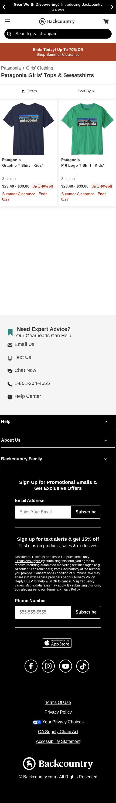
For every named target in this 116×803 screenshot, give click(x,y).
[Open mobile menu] (7, 21)
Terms (58, 584)
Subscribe (86, 507)
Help (6, 416)
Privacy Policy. (77, 584)
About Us (10, 435)
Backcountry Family (21, 454)
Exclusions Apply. (28, 556)
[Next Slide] (112, 7)
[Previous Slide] (4, 7)
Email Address (30, 495)
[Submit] (9, 34)
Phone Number (30, 595)
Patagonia (10, 68)
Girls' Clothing (39, 68)
